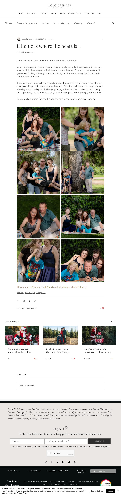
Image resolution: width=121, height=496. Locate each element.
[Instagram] (46, 462)
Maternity (78, 23)
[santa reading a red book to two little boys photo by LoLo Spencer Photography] (22, 335)
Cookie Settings (97, 491)
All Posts (9, 23)
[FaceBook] (51, 462)
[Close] (118, 491)
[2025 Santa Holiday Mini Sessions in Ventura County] (99, 335)
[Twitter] (69, 462)
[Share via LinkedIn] (29, 301)
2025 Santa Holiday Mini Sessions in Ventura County (97, 350)
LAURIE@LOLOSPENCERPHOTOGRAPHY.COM (60, 484)
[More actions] (102, 38)
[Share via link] (35, 301)
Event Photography (61, 23)
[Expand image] (38, 129)
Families (45, 23)
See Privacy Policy (20, 493)
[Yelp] (74, 462)
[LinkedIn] (63, 462)
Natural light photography (35, 293)
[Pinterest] (57, 462)
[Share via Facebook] (18, 301)
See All (113, 321)
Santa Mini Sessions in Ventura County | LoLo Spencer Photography (19, 350)
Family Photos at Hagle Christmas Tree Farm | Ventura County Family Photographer (57, 350)
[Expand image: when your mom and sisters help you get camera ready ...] (82, 129)
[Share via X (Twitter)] (24, 301)
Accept (110, 491)
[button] (31, 13)
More (89, 23)
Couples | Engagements (27, 23)
